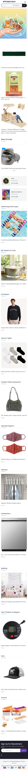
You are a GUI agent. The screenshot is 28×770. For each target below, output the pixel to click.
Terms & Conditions (18, 765)
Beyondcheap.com (15, 761)
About (3, 765)
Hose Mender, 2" (5, 415)
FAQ (25, 765)
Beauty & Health (19, 178)
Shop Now (17, 183)
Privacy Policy (9, 765)
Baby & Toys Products (20, 190)
